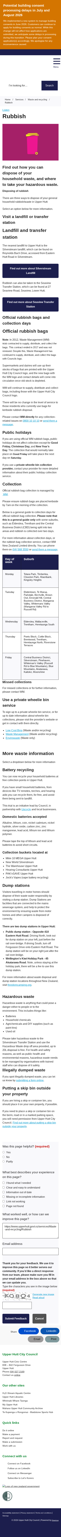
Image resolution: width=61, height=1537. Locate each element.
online (17, 1375)
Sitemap (5, 1516)
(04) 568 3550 (20, 549)
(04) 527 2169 (17, 1371)
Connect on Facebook (19, 1463)
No (8, 1157)
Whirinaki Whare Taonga (15, 1400)
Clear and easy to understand (23, 1187)
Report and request (12, 1438)
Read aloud (38, 1297)
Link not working (15, 1201)
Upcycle (26, 809)
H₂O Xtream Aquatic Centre (16, 1393)
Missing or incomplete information (25, 1196)
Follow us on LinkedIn (19, 1468)
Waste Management (17, 734)
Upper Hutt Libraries (12, 1397)
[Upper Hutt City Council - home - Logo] (14, 65)
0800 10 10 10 (31, 420)
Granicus (55, 1520)
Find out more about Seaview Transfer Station (30, 304)
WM (5, 494)
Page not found (15, 1206)
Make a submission (12, 1442)
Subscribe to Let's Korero (21, 1478)
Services (19, 99)
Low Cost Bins (14, 730)
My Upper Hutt (9, 1404)
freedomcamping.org (19, 985)
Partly (9, 1161)
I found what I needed (18, 1183)
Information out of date (19, 1192)
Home (7, 99)
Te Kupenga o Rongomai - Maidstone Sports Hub (27, 1412)
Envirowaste (13, 738)
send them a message (44, 549)
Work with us (9, 1445)
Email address (12, 1243)
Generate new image (43, 1294)
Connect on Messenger (20, 1473)
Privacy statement (27, 1513)
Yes (8, 1152)
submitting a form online (30, 1080)
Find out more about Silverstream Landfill (30, 270)
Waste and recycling (38, 99)
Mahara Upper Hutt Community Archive (22, 1408)
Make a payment (11, 1434)
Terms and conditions (44, 1513)
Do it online (8, 1430)
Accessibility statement (10, 1513)
